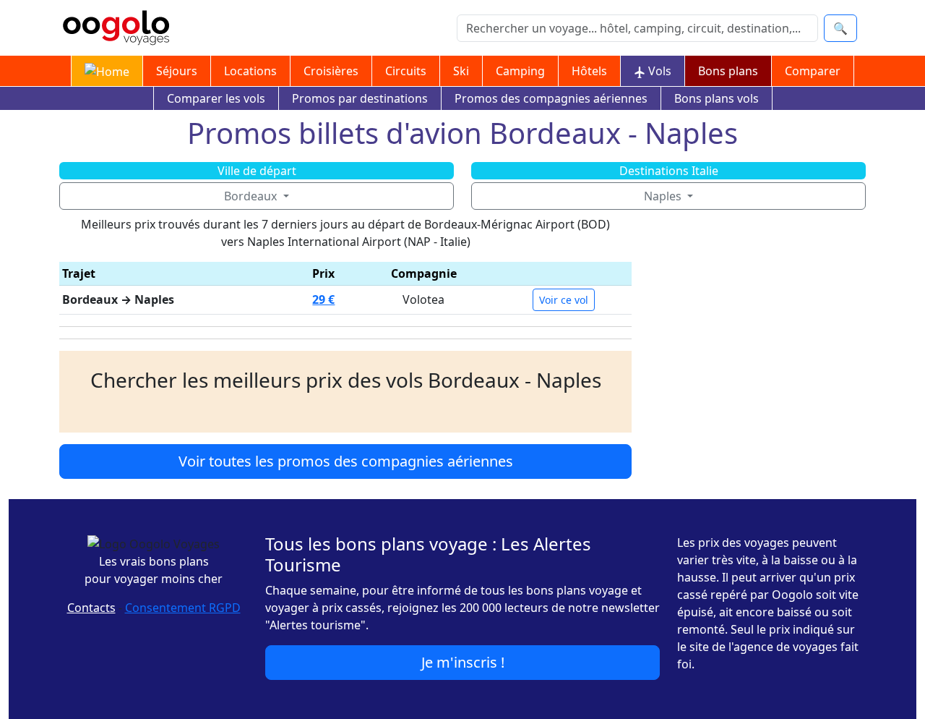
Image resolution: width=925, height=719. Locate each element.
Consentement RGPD (183, 608)
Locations (250, 71)
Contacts (91, 608)
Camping (520, 71)
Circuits (405, 71)
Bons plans (728, 71)
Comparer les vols (216, 98)
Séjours (176, 71)
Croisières (331, 71)
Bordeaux (252, 196)
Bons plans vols (716, 98)
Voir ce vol (563, 300)
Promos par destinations (360, 98)
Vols (658, 71)
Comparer (812, 71)
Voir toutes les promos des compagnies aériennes (345, 461)
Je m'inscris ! (462, 662)
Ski (461, 71)
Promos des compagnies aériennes (551, 98)
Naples (664, 196)
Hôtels (589, 71)
